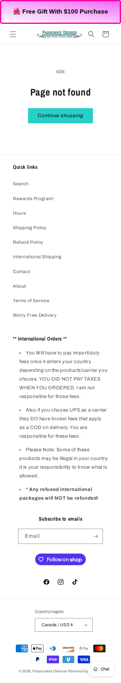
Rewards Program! (33, 198)
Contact (21, 271)
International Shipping (37, 256)
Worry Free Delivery (34, 315)
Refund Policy (28, 242)
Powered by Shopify (85, 671)
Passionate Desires (50, 671)
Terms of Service (31, 300)
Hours (19, 213)
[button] (13, 34)
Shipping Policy (29, 227)
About (19, 286)
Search (21, 183)
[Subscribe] (95, 536)
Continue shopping (60, 115)
